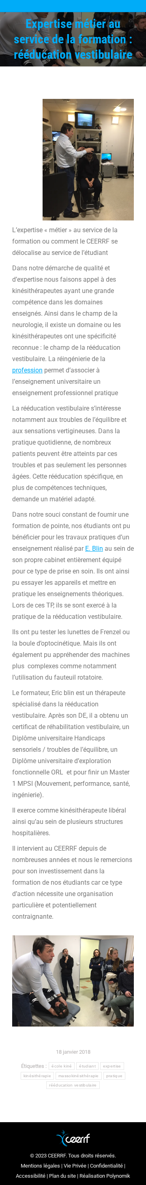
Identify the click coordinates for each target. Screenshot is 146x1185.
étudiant (87, 1066)
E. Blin (94, 548)
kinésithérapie (37, 1076)
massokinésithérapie (78, 1076)
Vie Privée (75, 1166)
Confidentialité (106, 1166)
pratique (114, 1076)
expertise (112, 1066)
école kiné (62, 1066)
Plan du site (62, 1176)
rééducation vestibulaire (73, 1085)
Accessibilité (30, 1176)
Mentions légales (40, 1166)
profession (27, 370)
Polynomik (118, 1176)
